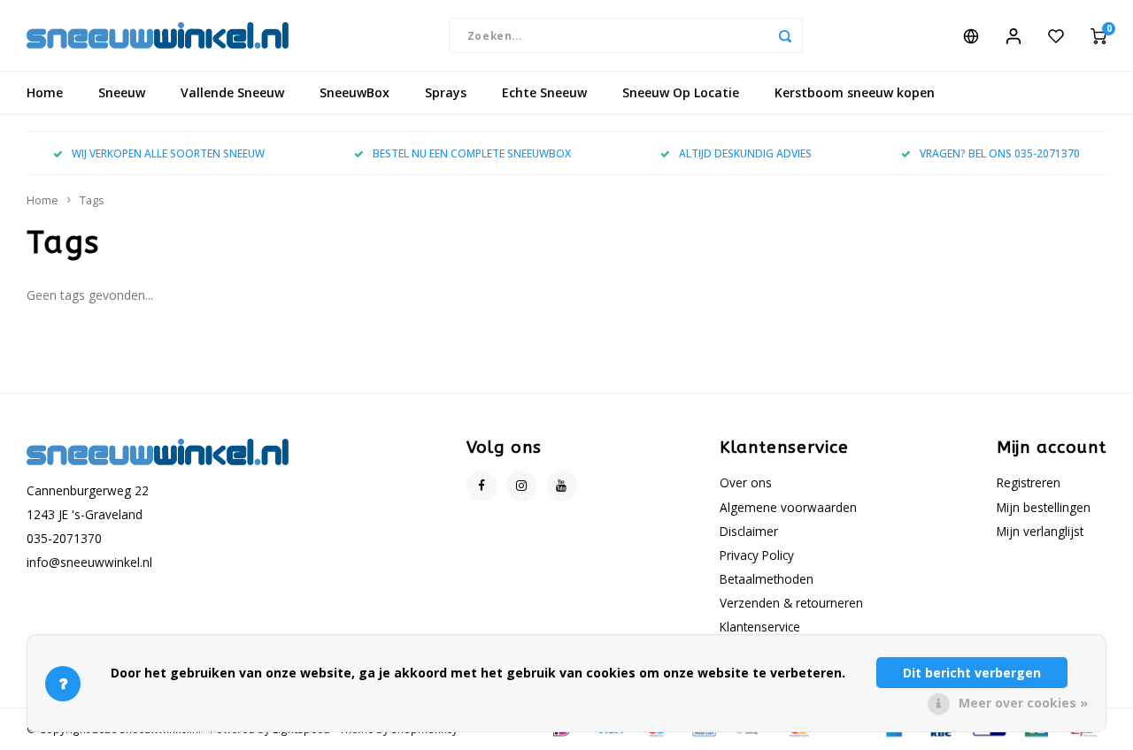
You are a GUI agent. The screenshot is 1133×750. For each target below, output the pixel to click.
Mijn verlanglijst (1040, 531)
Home (45, 92)
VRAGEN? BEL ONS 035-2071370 (1000, 153)
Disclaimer (749, 531)
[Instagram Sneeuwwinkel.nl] (521, 486)
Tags (92, 200)
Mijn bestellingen (1044, 507)
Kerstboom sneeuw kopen (855, 92)
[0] (1098, 35)
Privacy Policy (757, 555)
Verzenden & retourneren (791, 602)
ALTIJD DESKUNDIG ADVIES (745, 153)
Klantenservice (760, 626)
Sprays (445, 92)
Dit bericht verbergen (972, 672)
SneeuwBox (354, 92)
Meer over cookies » (1023, 702)
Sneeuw (121, 92)
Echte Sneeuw (544, 92)
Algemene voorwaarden (788, 507)
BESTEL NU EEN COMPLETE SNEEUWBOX (472, 153)
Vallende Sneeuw (232, 92)
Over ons (746, 482)
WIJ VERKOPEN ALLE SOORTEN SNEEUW (168, 153)
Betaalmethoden (766, 578)
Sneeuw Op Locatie (680, 92)
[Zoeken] (785, 35)
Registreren (1028, 482)
